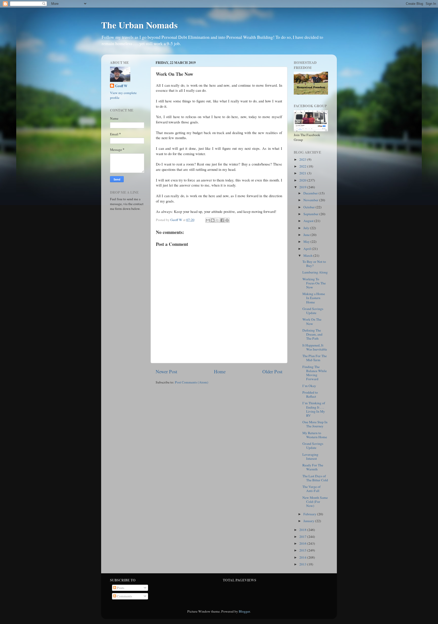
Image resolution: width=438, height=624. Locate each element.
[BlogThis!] (212, 220)
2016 (303, 543)
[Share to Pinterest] (227, 220)
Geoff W (121, 86)
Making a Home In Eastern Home (313, 297)
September (311, 214)
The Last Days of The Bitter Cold (315, 478)
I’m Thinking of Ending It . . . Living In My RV (313, 409)
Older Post (272, 371)
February (310, 514)
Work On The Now (311, 321)
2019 (303, 187)
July (306, 228)
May (307, 241)
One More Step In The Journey (314, 424)
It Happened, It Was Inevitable (314, 347)
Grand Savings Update (312, 310)
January (309, 521)
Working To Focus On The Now (314, 283)
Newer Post (166, 371)
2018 (303, 529)
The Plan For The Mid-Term (314, 358)
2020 (303, 180)
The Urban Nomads (139, 24)
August (308, 220)
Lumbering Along (315, 272)
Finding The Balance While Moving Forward (314, 372)
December (311, 193)
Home (220, 371)
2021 (303, 173)
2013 (303, 564)
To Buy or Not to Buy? (314, 263)
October (309, 207)
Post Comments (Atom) (191, 382)
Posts (120, 587)
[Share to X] (217, 220)
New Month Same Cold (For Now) (315, 501)
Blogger (244, 611)
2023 (303, 159)
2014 (303, 557)
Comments (124, 596)
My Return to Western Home (314, 435)
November (311, 200)
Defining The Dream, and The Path (312, 334)
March (308, 255)
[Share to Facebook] (222, 220)
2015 (303, 550)
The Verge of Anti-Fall (311, 488)
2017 (303, 536)
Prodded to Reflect (310, 394)
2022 (303, 166)
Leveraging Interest (310, 456)
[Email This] (207, 220)
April (307, 248)
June (307, 234)
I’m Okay (309, 385)
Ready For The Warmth (312, 467)
